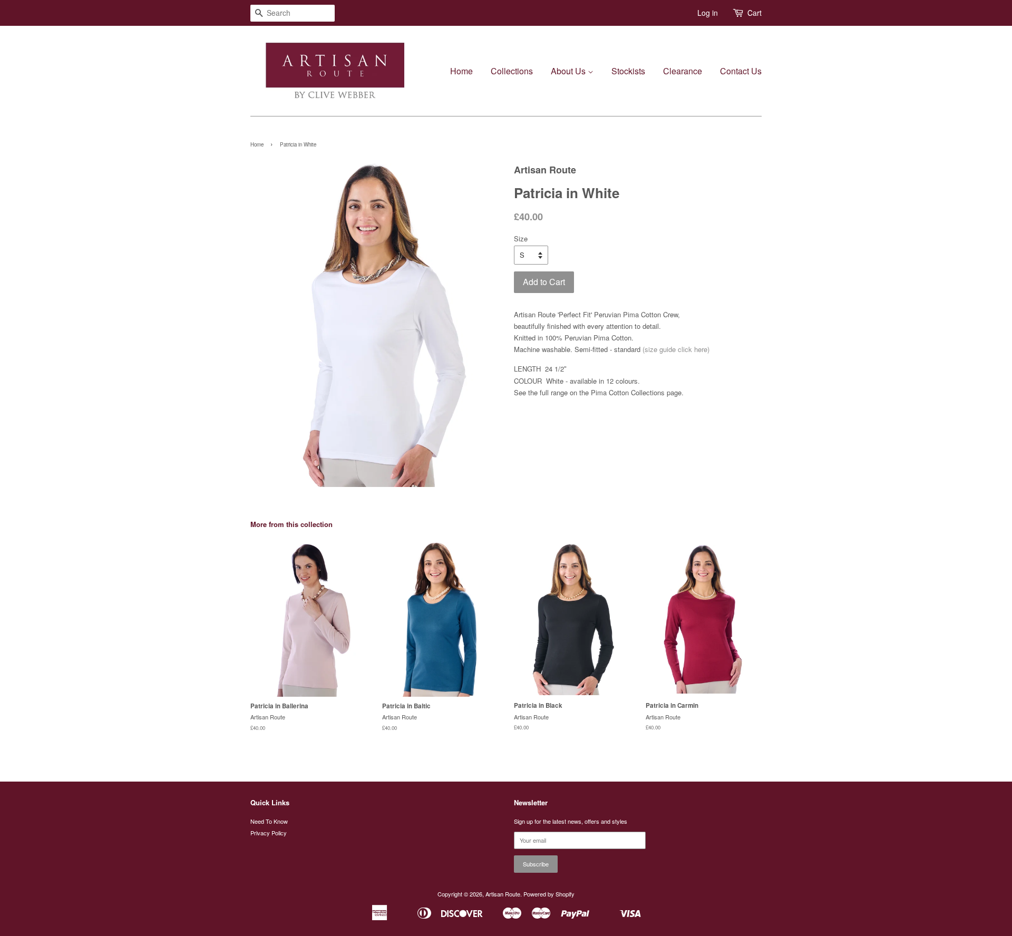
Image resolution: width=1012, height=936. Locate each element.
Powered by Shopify (549, 894)
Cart (754, 12)
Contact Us (741, 71)
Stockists (628, 71)
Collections (512, 71)
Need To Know (269, 821)
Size (521, 238)
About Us (569, 71)
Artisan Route (502, 894)
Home (461, 71)
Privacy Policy (268, 832)
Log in (707, 12)
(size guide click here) (676, 349)
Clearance (682, 71)
